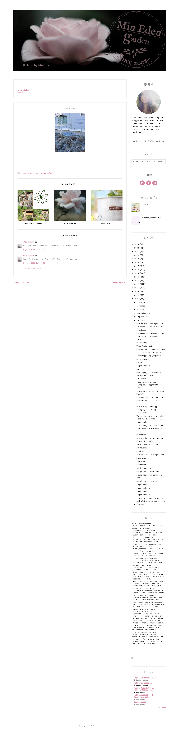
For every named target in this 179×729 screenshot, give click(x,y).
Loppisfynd (136, 583)
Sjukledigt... (144, 330)
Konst (158, 572)
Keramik (135, 572)
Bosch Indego (152, 535)
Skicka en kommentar (31, 269)
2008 (136, 299)
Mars (158, 583)
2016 (136, 270)
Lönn (153, 583)
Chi (162, 539)
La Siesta (148, 579)
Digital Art (136, 544)
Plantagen (136, 600)
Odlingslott (152, 593)
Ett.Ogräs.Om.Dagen (139, 546)
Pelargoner (141, 595)
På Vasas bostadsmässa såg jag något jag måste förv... (150, 336)
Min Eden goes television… (152, 218)
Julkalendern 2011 (138, 567)
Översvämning (143, 448)
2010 (136, 292)
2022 (136, 248)
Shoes (153, 611)
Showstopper (137, 613)
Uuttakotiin (153, 632)
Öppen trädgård (152, 644)
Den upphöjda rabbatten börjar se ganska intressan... (149, 376)
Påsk (133, 604)
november (141, 306)
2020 (136, 255)
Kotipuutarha (158, 574)
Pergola (151, 595)
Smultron (135, 616)
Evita (150, 546)
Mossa (146, 586)
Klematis (143, 572)
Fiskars (151, 549)
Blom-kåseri (136, 532)
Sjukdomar (148, 613)
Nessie (155, 588)
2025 (136, 244)
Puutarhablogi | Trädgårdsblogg (150, 602)
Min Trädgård (46, 173)
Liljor (162, 581)
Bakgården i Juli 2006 (148, 472)
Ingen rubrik (143, 366)
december (141, 302)
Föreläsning (136, 553)
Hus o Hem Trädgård (140, 560)
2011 (136, 288)
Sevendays (145, 611)
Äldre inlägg (119, 282)
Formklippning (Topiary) (149, 356)
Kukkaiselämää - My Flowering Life (144, 696)
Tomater (135, 625)
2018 (136, 263)
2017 (136, 266)
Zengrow (160, 641)
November (148, 590)
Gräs (134, 556)
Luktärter (145, 583)
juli (139, 321)
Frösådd (142, 551)
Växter (158, 639)
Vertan (144, 637)
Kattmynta (147, 569)
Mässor (135, 588)
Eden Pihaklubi (151, 544)
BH (152, 528)
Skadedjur (157, 613)
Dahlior (139, 542)
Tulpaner (135, 632)
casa (144, 539)
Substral (161, 618)
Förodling (147, 553)
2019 (136, 259)
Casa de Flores (153, 539)
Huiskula (153, 558)
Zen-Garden (151, 641)
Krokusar (146, 576)
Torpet (142, 625)
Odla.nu (143, 593)
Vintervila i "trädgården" (150, 455)
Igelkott (158, 560)
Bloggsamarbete (138, 530)
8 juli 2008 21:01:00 (34, 250)
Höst (151, 560)
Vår (143, 639)
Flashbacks (159, 549)
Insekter (149, 563)
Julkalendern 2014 (153, 567)
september (141, 313)
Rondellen (141, 435)
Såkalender (136, 623)
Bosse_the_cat (137, 537)
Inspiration (158, 563)
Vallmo (134, 634)
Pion (160, 597)
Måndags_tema (156, 586)
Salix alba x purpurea (147, 609)
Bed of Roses (145, 528)
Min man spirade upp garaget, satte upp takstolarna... (147, 410)
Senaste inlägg (22, 282)
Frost (134, 551)
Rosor (144, 607)
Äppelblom (141, 644)
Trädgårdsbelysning (154, 625)
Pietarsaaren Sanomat (140, 597)
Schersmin (136, 611)
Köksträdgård (137, 579)
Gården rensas (144, 468)
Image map (140, 563)
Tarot (152, 623)
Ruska (157, 607)
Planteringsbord (148, 600)
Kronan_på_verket (158, 576)
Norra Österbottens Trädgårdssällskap (144, 689)
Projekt (140, 451)
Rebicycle (147, 604)
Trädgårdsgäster (153, 627)
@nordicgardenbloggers (141, 523)
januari (140, 505)
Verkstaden (136, 637)
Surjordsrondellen (146, 620)
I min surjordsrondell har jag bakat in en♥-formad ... (150, 429)
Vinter (162, 637)
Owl (133, 595)
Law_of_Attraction (138, 581)
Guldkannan (142, 556)
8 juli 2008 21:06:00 (34, 263)
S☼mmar (135, 609)
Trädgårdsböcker (138, 627)
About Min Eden (24, 90)
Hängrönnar (142, 458)
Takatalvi (145, 623)
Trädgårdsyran (151, 630)
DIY (143, 544)
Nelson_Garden (145, 588)
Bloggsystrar (150, 530)
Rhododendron (158, 604)
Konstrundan (137, 574)
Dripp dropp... (144, 343)
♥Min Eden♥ (28, 242)
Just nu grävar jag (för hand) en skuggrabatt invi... (149, 385)
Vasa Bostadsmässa (146, 346)
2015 (136, 273)
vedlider (141, 462)
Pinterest (153, 597)
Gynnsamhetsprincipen (140, 558)
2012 (136, 284)
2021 (136, 252)
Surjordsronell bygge (147, 445)
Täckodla (144, 632)
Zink (133, 644)
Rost (150, 607)
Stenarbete (142, 465)
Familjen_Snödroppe (139, 549)
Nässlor (135, 593)
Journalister (146, 565)
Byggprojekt (136, 539)
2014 (136, 277)
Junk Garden (136, 569)
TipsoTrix (160, 623)
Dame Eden (148, 542)
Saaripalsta (140, 702)
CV (133, 542)
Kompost (151, 572)
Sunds (134, 620)
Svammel (158, 620)
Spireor (140, 369)
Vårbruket (150, 639)
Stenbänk (135, 618)
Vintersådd (136, 639)
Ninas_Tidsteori (137, 590)
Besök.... (141, 363)
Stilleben (144, 618)
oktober (140, 310)
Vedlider (154, 634)
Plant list (21, 93)
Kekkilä (154, 569)
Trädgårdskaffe (137, 630)
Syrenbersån (143, 359)
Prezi (134, 602)
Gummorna (153, 556)
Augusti (135, 528)
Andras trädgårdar (139, 525)
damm (156, 542)
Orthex (161, 593)
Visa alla (162, 707)
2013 (136, 281)
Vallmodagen (144, 634)
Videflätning (153, 637)
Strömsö (152, 618)
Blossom (159, 532)
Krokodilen (136, 576)
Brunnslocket (149, 537)
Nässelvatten (158, 590)
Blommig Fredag (148, 532)
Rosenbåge (136, 607)
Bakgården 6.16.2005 (147, 481)
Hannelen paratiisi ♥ (145, 678)
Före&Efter (150, 551)
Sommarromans (147, 616)
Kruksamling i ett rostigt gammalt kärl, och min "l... (150, 400)
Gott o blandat (30, 173)
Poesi (158, 600)
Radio (140, 604)
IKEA (133, 563)
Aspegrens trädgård (156, 525)
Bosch (142, 535)
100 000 (145, 204)
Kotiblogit (147, 574)
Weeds (142, 641)
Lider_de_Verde (152, 581)
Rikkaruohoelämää (143, 683)
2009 (136, 295)
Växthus (135, 641)
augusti (140, 317)
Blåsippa (135, 535)
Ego (160, 544)
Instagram (136, 565)
